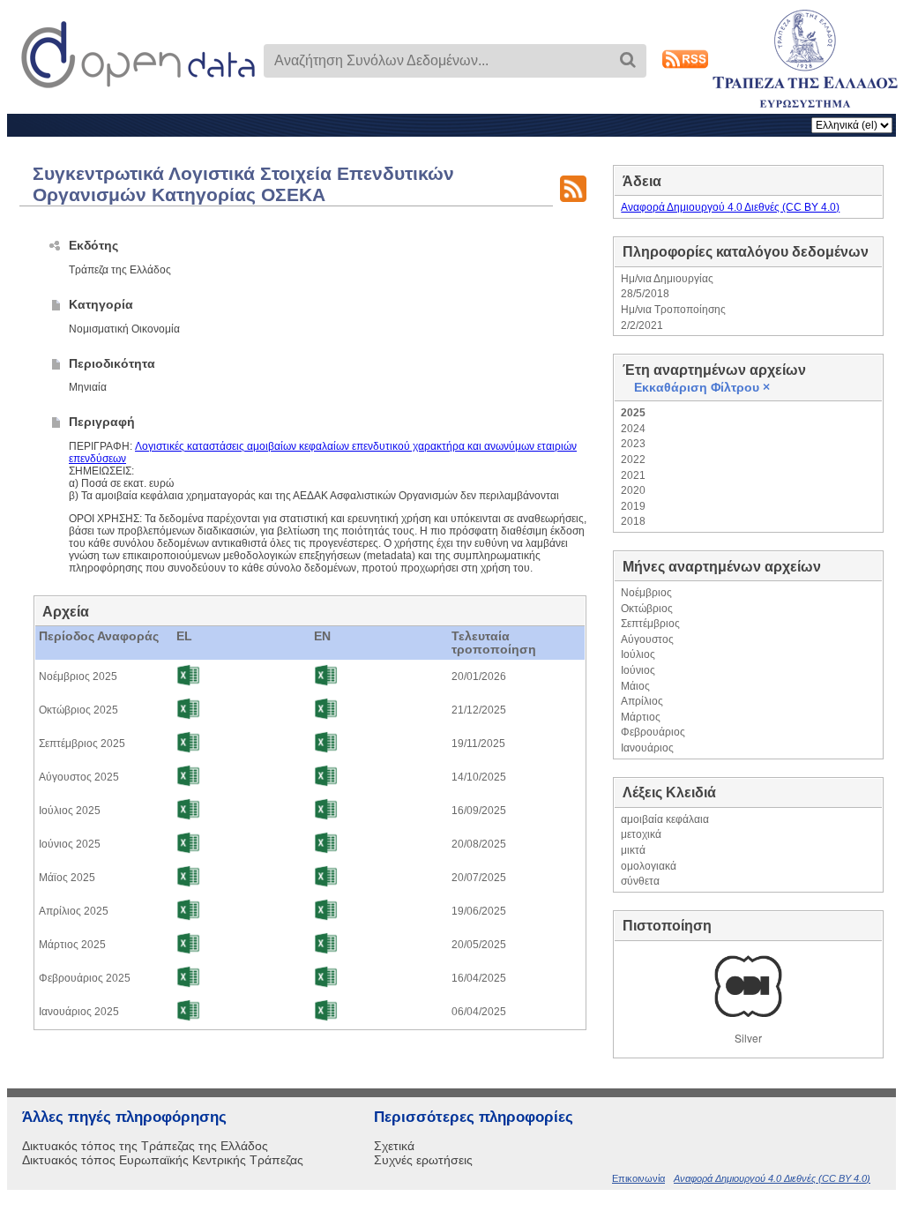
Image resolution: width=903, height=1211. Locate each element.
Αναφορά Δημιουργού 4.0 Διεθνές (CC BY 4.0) (730, 207)
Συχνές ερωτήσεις (423, 1160)
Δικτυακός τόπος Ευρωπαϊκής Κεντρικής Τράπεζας (162, 1160)
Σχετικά (394, 1146)
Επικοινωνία (638, 1178)
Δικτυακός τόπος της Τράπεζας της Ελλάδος (145, 1146)
